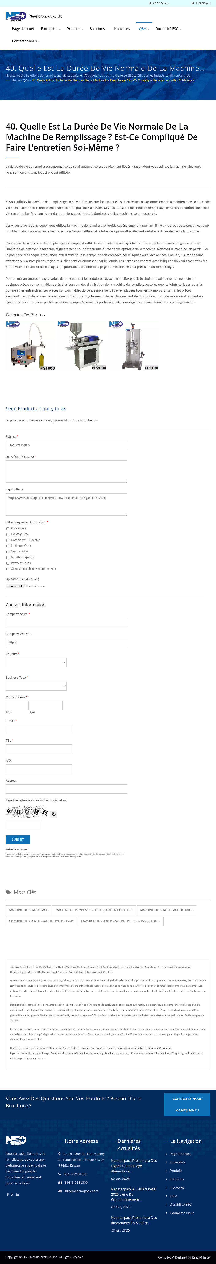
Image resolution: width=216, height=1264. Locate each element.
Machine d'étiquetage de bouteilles (179, 1053)
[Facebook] (8, 1194)
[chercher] (150, 3)
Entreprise (49, 28)
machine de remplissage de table (166, 910)
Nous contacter (35, 1058)
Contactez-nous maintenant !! (187, 1104)
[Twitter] (12, 1194)
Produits (74, 28)
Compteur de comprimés (64, 1053)
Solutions (98, 28)
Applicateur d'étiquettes (130, 1048)
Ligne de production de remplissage (29, 1053)
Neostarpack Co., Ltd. (44, 1257)
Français (203, 3)
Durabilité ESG (167, 28)
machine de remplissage (28, 910)
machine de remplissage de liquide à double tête (120, 921)
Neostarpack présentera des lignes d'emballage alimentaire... (134, 1166)
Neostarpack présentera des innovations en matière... (134, 1220)
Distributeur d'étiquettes (158, 1048)
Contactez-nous (25, 41)
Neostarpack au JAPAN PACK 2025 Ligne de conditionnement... (133, 1194)
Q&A (143, 28)
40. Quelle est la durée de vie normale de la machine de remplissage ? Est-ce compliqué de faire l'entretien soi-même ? (113, 80)
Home (16, 80)
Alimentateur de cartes (103, 1048)
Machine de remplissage (76, 1048)
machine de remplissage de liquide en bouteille (93, 910)
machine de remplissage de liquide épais (41, 921)
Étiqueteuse (55, 1048)
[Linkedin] (17, 1194)
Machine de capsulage (117, 1053)
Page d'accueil (23, 28)
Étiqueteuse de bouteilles (145, 1053)
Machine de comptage (91, 1053)
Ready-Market (201, 1257)
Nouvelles (122, 28)
